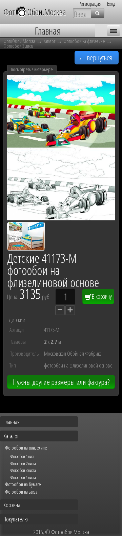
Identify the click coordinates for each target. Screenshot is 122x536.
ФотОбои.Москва (34, 12)
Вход (111, 3)
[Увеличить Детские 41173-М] (61, 218)
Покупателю (15, 519)
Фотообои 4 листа (23, 477)
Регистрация (90, 3)
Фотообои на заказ (21, 491)
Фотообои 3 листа (18, 46)
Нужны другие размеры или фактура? (61, 382)
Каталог (49, 41)
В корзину (101, 296)
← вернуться (95, 57)
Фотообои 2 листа (23, 463)
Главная (11, 422)
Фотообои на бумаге (23, 484)
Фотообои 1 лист (22, 456)
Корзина (11, 505)
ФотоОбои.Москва (19, 41)
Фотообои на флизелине (84, 41)
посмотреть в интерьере (32, 69)
